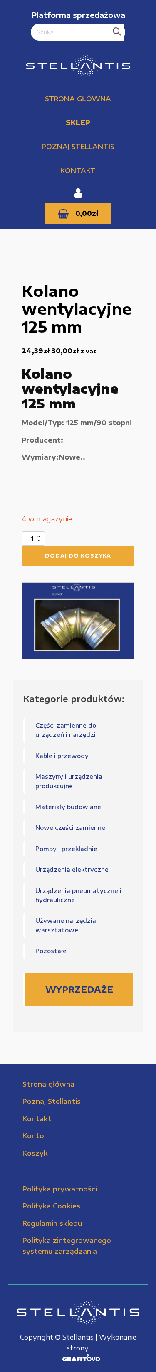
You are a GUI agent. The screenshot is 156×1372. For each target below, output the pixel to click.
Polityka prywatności (59, 1189)
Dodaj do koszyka (78, 556)
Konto (33, 1136)
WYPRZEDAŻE (79, 989)
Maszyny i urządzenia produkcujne (68, 781)
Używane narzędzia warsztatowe (65, 925)
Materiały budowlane (68, 806)
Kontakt (78, 170)
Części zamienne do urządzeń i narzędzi (65, 730)
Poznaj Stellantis (78, 146)
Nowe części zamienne (70, 827)
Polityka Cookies (51, 1206)
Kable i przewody (62, 755)
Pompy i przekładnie (66, 848)
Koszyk (35, 1153)
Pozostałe (51, 950)
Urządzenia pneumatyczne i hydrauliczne (78, 895)
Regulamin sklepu (52, 1223)
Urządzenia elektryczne (72, 869)
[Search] (116, 32)
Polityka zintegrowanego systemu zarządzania (66, 1245)
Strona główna (78, 99)
